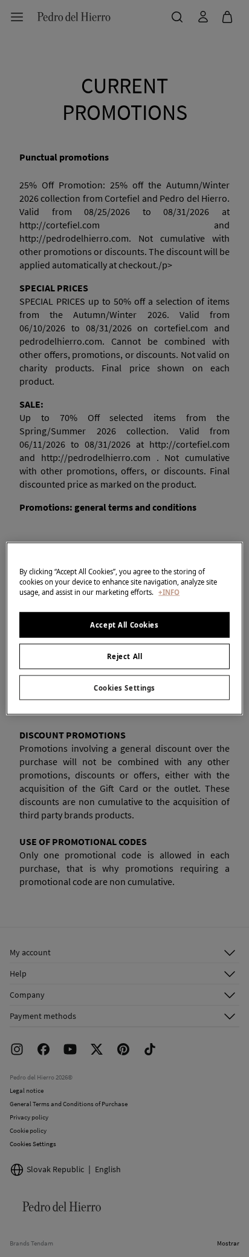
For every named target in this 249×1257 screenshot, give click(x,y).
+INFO (168, 591)
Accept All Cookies (124, 624)
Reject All (125, 655)
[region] (124, 628)
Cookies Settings (124, 687)
